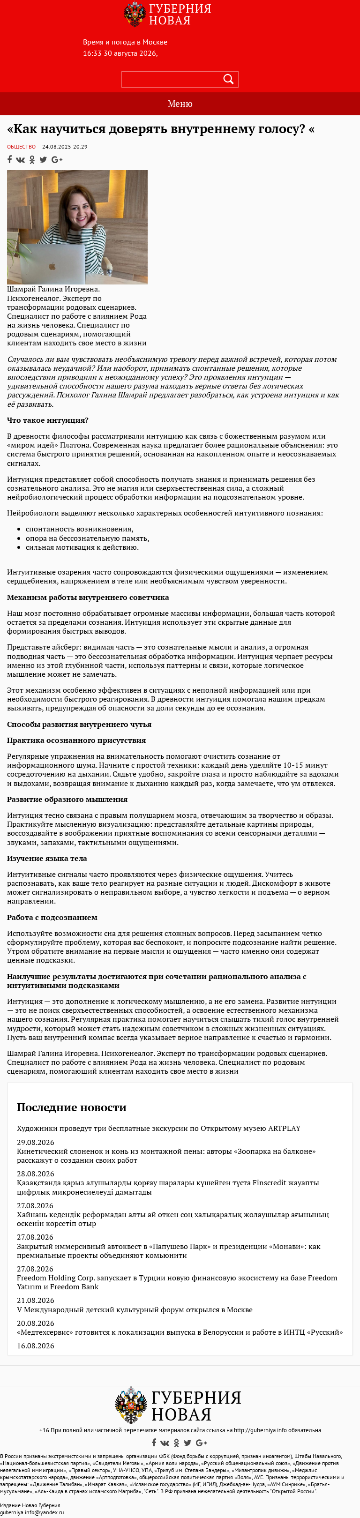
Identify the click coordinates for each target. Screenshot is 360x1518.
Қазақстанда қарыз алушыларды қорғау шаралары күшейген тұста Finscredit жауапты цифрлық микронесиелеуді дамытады (168, 1187)
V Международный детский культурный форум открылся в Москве (135, 1309)
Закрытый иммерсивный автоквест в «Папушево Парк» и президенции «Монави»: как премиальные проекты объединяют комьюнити (169, 1251)
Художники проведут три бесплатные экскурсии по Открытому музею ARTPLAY (158, 1128)
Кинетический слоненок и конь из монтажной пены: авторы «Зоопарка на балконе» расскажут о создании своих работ (166, 1156)
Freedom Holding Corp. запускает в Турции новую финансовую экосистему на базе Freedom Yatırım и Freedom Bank (177, 1282)
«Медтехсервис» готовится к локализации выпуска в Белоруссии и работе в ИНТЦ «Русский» (180, 1332)
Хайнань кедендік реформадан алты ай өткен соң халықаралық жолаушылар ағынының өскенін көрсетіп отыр (173, 1219)
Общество (21, 146)
